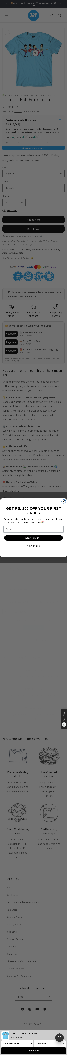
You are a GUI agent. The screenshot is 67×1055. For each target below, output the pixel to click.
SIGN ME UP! (33, 538)
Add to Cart (33, 1050)
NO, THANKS (33, 546)
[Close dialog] (64, 501)
